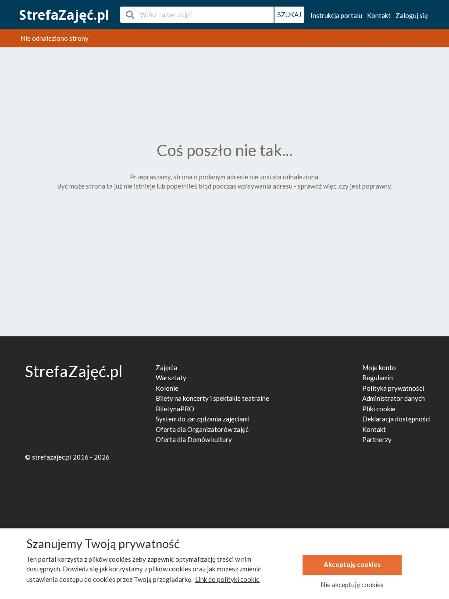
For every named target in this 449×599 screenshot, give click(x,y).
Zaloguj (412, 15)
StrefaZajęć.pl (64, 15)
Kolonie (167, 388)
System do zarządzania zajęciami (202, 419)
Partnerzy (377, 439)
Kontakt (379, 15)
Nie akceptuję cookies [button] (352, 584)
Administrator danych (393, 398)
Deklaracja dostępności (396, 419)
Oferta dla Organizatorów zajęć (202, 429)
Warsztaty (171, 378)
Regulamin (377, 378)
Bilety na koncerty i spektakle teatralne (212, 398)
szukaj (289, 14)
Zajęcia (166, 367)
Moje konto (379, 367)
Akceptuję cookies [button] (352, 564)
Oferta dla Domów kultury (194, 439)
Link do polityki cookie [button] (227, 579)
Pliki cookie (379, 409)
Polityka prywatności (393, 388)
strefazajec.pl (51, 457)
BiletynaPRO (175, 409)
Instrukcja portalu (336, 15)
